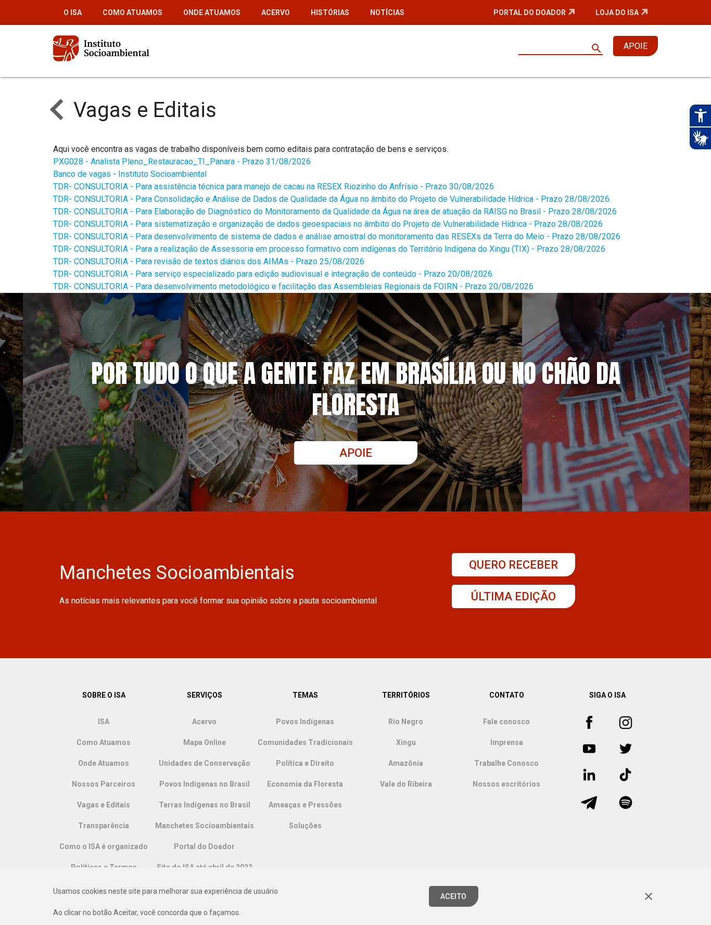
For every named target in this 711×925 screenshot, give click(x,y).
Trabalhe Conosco (506, 763)
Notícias (387, 12)
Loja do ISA (617, 12)
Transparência (103, 825)
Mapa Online (204, 742)
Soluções (305, 825)
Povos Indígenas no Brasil (204, 784)
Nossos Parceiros (103, 784)
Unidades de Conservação (204, 763)
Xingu (406, 742)
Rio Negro (405, 721)
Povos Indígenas (305, 721)
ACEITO (453, 896)
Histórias (330, 12)
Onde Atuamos (211, 12)
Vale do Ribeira (406, 784)
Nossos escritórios (506, 784)
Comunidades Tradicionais (305, 742)
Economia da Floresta (305, 784)
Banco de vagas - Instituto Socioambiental (130, 174)
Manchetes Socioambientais (204, 825)
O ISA (73, 12)
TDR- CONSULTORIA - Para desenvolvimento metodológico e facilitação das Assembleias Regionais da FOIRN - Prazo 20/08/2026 (293, 286)
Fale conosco (506, 721)
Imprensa (506, 742)
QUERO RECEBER (513, 564)
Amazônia (405, 763)
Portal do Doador (529, 12)
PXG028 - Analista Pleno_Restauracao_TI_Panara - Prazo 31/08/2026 (182, 161)
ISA (103, 721)
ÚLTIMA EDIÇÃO (513, 596)
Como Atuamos (132, 12)
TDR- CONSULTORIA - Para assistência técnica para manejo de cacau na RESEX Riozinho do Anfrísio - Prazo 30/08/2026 (273, 186)
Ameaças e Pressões (305, 805)
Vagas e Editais (103, 805)
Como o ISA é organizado (103, 846)
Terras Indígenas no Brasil (204, 805)
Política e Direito (305, 763)
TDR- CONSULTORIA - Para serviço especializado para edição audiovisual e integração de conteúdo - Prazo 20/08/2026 (272, 274)
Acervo (275, 12)
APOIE (635, 46)
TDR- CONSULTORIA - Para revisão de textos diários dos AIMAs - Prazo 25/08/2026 (208, 261)
